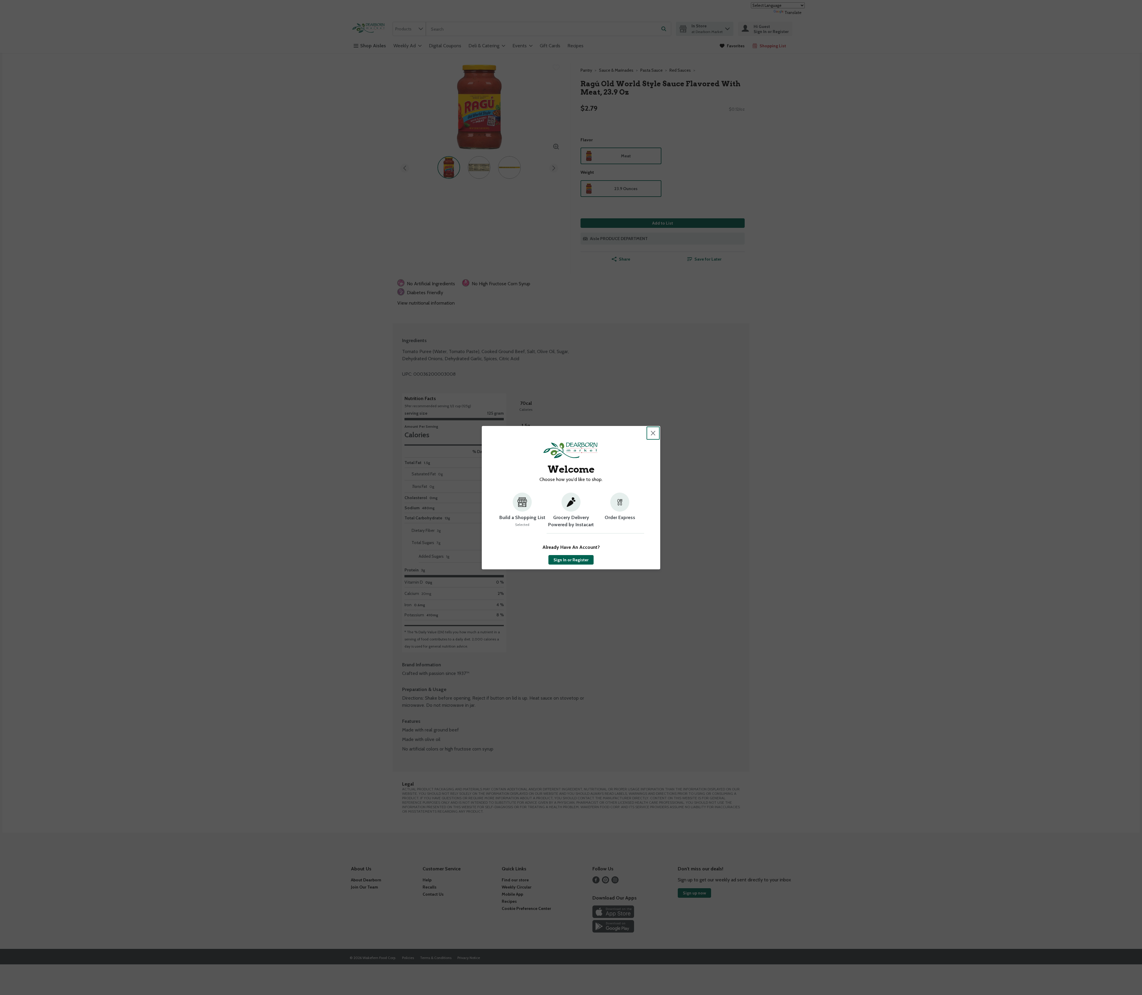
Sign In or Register (571, 559)
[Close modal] (653, 433)
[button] (522, 513)
